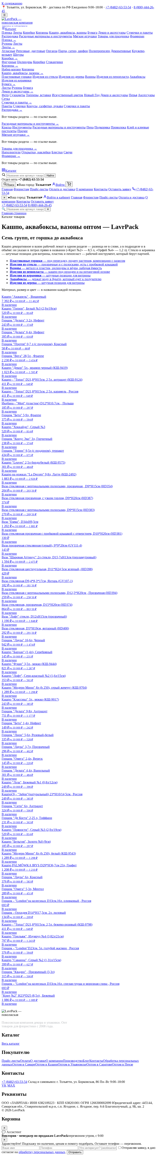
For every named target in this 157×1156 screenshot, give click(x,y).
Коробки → (10, 58)
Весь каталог (11, 1043)
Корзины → (10, 65)
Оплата (25, 1060)
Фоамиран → (11, 156)
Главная (7, 189)
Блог (86, 1060)
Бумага (92, 32)
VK (4, 1085)
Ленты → (8, 47)
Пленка (7, 32)
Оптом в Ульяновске (72, 1064)
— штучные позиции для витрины (50, 275)
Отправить (75, 1152)
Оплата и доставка (62, 189)
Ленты (17, 32)
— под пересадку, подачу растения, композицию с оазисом (67, 260)
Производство (73, 1060)
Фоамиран (137, 36)
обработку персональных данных (42, 1152)
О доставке (38, 1060)
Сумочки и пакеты (140, 32)
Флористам (21, 189)
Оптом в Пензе (122, 1064)
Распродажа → (12, 110)
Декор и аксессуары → (17, 91)
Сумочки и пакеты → (17, 102)
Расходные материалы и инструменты (45, 36)
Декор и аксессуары (112, 32)
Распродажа (10, 36)
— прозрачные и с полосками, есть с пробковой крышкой (64, 264)
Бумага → (9, 84)
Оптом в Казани (46, 1064)
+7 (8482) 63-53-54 (118, 7)
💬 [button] (11, 1132)
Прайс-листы (39, 189)
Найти (50, 175)
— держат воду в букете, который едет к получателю (55, 279)
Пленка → (9, 40)
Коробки (29, 32)
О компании (84, 189)
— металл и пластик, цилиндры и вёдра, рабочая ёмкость (56, 268)
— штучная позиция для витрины (47, 283)
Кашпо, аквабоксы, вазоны (68, 32)
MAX (11, 1085)
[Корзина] (69, 184)
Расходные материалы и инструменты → (30, 123)
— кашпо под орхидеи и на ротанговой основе (60, 271)
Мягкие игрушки (85, 36)
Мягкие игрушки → (16, 134)
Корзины (42, 32)
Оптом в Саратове (99, 1064)
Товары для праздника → (19, 148)
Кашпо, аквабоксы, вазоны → (22, 73)
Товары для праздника (113, 36)
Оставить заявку (119, 189)
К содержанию (12, 3)
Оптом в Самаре (23, 1064)
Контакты (101, 189)
